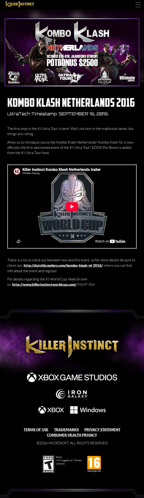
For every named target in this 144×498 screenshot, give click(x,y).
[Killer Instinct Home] (24, 4)
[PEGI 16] (94, 464)
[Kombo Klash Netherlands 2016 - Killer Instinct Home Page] (72, 345)
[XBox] (51, 410)
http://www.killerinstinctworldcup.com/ (44, 284)
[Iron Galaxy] (72, 394)
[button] (138, 4)
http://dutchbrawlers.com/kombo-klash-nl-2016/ (63, 265)
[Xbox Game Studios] (72, 377)
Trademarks (66, 430)
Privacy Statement (102, 430)
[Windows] (88, 410)
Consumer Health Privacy (72, 435)
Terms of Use (36, 430)
